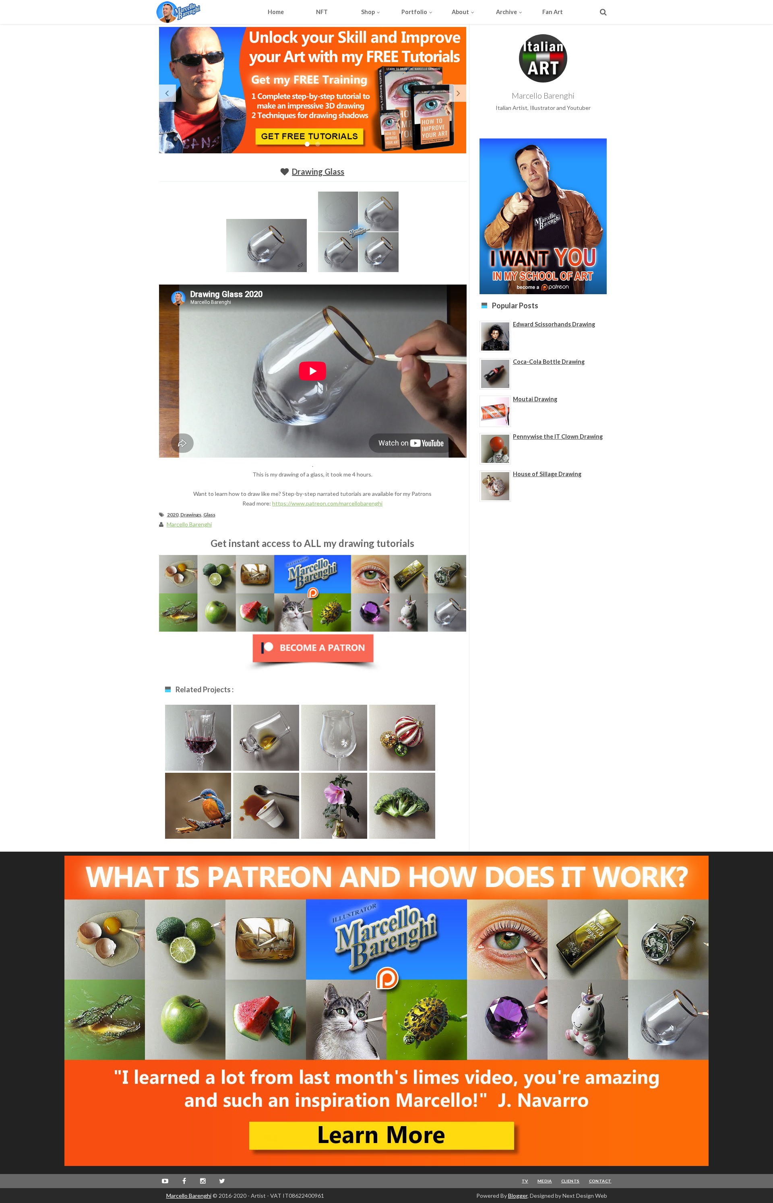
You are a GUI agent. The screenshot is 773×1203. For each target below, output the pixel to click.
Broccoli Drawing (402, 804)
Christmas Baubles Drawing (402, 740)
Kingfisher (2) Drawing (198, 808)
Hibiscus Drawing (334, 804)
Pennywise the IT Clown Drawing (558, 436)
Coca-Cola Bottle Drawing (549, 361)
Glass (209, 515)
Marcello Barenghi (188, 1195)
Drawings (190, 515)
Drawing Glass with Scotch (266, 740)
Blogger (517, 1195)
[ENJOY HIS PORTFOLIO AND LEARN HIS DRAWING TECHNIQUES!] (193, 12)
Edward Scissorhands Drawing (554, 324)
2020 (172, 515)
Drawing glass (334, 736)
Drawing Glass (318, 171)
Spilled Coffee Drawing (266, 808)
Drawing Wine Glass (198, 740)
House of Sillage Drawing (547, 473)
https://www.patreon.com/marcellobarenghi (327, 503)
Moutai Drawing (535, 399)
